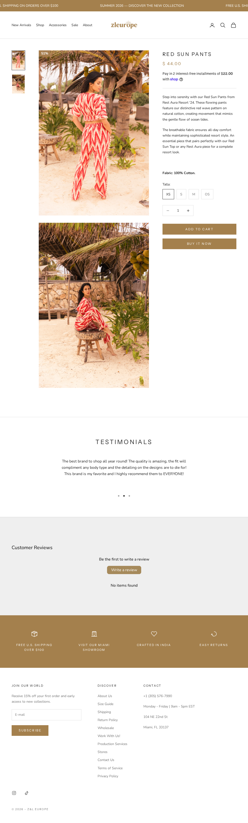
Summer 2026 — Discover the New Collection (132, 5)
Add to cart (199, 229)
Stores (103, 752)
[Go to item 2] (18, 84)
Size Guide (105, 704)
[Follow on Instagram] (14, 793)
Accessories (58, 25)
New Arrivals (21, 25)
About (87, 25)
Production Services (112, 744)
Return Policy (108, 720)
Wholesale (106, 728)
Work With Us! (109, 736)
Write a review (124, 570)
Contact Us (106, 760)
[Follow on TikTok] (26, 793)
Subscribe (30, 730)
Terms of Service (110, 768)
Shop (40, 25)
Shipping (104, 712)
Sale (74, 25)
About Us (105, 696)
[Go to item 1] (18, 60)
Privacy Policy (108, 776)
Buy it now (199, 244)
